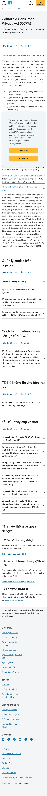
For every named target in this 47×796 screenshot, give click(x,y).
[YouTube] (20, 739)
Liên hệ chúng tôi (9, 709)
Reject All (23, 159)
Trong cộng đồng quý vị (12, 672)
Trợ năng (5, 749)
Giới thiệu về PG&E (10, 632)
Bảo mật (5, 768)
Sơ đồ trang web (9, 772)
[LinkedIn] (14, 739)
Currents (5, 684)
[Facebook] (3, 739)
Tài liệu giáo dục (9, 650)
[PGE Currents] (31, 739)
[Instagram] (25, 739)
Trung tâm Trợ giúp (10, 714)
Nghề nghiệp (7, 662)
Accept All (23, 150)
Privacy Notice (15, 144)
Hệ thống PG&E (8, 667)
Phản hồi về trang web (11, 719)
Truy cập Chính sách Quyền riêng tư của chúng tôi (23, 176)
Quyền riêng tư (8, 763)
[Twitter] (8, 739)
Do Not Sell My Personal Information (18, 777)
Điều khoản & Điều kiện (11, 753)
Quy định (6, 758)
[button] (4, 3)
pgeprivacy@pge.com (14, 600)
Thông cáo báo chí (10, 689)
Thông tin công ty (9, 637)
